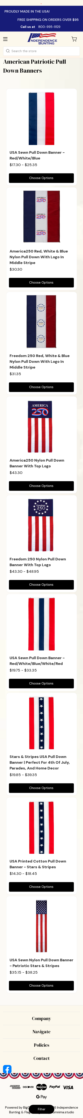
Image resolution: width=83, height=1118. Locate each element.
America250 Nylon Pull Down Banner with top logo (37, 463)
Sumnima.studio (62, 1112)
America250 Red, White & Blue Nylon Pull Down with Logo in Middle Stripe (39, 257)
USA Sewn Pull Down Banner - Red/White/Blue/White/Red (37, 660)
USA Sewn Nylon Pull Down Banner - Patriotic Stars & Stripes (41, 962)
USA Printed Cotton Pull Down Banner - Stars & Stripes (38, 864)
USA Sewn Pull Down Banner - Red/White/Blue (37, 155)
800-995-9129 (49, 27)
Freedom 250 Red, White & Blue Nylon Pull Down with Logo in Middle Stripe (40, 361)
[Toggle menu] (9, 39)
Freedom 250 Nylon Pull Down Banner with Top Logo (38, 562)
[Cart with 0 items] (74, 39)
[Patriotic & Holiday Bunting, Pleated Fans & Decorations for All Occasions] (42, 39)
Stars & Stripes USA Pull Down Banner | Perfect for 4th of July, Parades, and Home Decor (40, 762)
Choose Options (41, 178)
